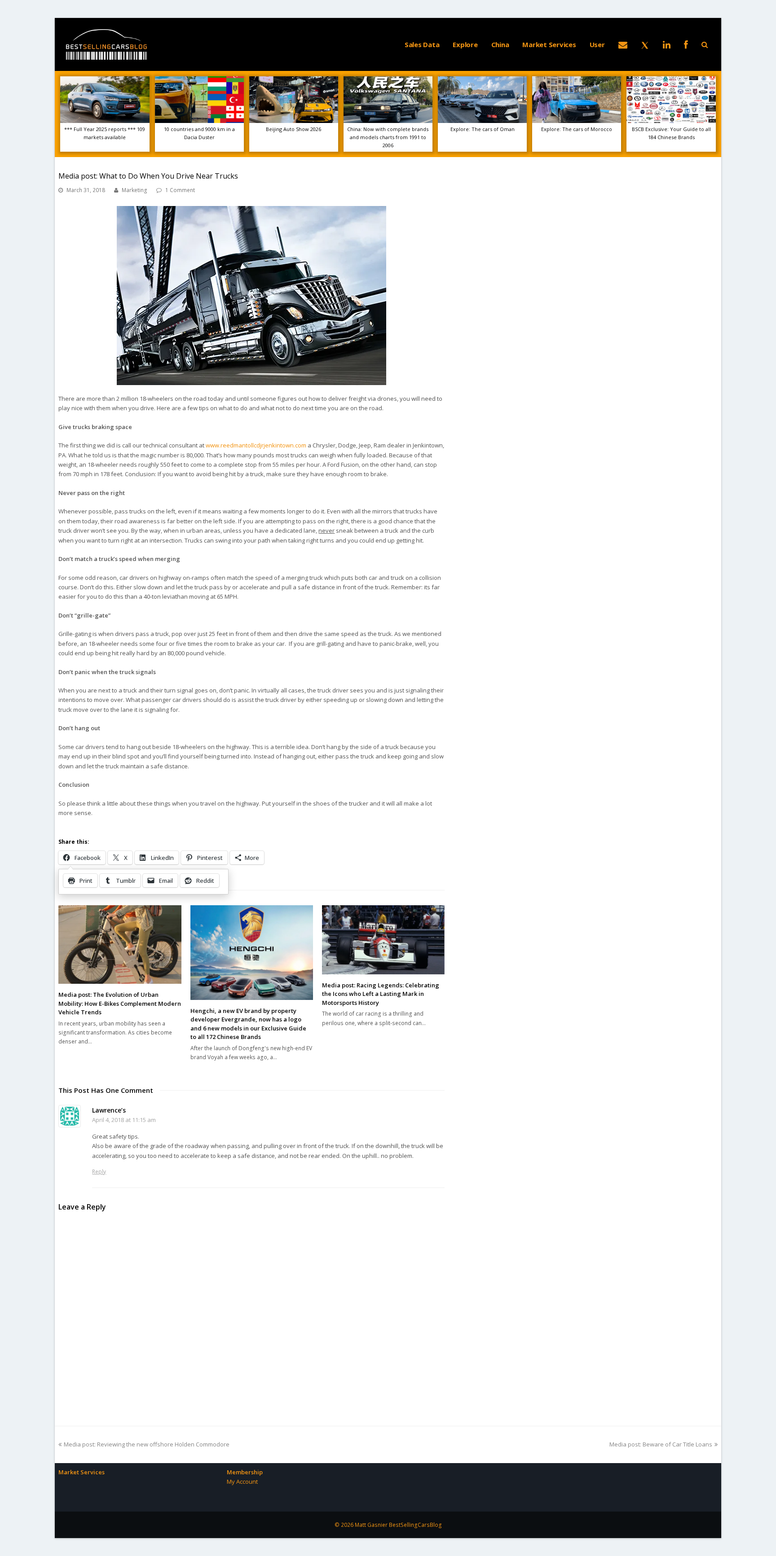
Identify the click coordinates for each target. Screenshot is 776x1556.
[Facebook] (686, 44)
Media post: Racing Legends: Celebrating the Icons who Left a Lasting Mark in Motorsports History (380, 994)
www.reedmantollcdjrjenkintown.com (256, 445)
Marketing (134, 190)
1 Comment (180, 190)
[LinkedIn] (666, 44)
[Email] (623, 44)
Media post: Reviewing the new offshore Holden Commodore (146, 1444)
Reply (99, 1171)
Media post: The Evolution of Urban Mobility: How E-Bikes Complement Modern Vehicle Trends (119, 1003)
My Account (242, 1481)
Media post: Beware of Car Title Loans (660, 1444)
